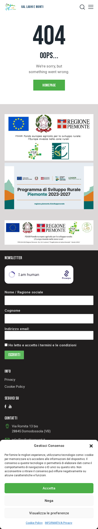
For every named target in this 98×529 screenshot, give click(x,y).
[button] (91, 446)
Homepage (49, 85)
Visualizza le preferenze (49, 513)
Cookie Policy (34, 522)
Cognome (12, 311)
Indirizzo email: (17, 329)
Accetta (49, 488)
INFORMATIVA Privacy (58, 522)
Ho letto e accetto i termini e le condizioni (42, 345)
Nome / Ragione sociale (24, 292)
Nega (49, 501)
